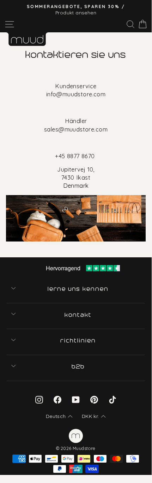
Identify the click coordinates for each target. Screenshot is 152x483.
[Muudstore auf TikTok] (112, 399)
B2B (78, 366)
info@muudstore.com (75, 94)
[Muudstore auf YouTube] (76, 399)
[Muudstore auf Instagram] (39, 399)
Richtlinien (78, 340)
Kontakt (78, 314)
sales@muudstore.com (76, 129)
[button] (59, 416)
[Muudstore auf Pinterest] (94, 399)
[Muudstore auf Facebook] (57, 399)
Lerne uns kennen (78, 288)
